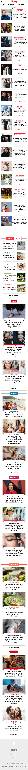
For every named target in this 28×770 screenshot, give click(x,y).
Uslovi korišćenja (14, 760)
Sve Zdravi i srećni (14, 647)
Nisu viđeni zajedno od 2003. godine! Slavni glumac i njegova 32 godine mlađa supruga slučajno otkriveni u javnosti (19, 139)
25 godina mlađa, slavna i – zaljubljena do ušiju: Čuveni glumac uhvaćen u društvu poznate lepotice (19, 83)
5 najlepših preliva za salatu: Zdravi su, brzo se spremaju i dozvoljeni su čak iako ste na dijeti (9, 288)
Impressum (14, 754)
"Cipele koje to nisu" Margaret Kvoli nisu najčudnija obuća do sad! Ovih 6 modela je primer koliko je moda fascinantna (14, 324)
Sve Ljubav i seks (14, 734)
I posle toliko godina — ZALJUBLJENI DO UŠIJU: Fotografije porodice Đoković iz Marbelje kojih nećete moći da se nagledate (19, 207)
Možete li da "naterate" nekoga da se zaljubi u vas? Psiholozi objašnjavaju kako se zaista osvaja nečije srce (14, 674)
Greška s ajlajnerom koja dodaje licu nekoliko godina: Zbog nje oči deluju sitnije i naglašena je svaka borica (14, 552)
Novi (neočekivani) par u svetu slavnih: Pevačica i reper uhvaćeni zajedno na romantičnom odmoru (20, 194)
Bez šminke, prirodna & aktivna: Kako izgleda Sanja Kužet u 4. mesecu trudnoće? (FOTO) (20, 180)
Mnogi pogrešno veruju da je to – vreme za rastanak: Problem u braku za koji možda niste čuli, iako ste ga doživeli (14, 699)
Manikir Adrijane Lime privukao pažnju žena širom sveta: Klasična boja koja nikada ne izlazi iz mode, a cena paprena (14, 500)
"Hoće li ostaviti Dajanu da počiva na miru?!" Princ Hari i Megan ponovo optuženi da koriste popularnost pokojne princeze (20, 28)
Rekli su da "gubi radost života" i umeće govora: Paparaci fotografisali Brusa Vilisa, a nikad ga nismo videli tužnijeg (19, 221)
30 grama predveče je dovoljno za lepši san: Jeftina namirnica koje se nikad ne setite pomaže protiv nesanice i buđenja (14, 639)
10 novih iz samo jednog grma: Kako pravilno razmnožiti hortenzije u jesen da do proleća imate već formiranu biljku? (9, 278)
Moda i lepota (11, 4)
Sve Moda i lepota (14, 560)
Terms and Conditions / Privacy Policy (14, 763)
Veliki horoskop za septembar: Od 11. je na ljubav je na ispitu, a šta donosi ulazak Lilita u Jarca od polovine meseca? (14, 439)
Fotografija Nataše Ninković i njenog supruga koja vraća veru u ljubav (19, 69)
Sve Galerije (14, 388)
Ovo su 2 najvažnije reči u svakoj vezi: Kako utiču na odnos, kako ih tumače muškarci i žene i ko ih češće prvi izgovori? (14, 726)
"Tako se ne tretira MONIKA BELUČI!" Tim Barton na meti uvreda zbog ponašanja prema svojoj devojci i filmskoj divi (19, 96)
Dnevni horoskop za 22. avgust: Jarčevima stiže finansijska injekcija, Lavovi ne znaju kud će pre (14, 465)
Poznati (3, 4)
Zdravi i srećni (20, 4)
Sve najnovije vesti (14, 295)
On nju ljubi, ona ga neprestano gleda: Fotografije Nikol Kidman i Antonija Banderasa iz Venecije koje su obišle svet (20, 56)
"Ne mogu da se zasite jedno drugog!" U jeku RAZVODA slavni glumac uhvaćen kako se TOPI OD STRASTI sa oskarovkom (19, 166)
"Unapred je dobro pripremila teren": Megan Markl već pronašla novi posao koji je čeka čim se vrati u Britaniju (9, 267)
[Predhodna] (11, 232)
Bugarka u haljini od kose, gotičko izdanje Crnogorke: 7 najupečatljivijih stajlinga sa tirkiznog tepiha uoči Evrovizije (14, 350)
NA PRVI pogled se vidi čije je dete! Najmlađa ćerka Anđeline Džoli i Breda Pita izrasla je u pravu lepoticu (20, 125)
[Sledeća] (17, 232)
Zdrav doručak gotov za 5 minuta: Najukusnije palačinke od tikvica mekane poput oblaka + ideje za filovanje (14, 612)
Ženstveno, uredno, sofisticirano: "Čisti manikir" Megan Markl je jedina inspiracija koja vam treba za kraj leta (14, 526)
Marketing (14, 757)
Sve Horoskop (14, 472)
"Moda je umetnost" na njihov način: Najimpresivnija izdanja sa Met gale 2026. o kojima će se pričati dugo (14, 379)
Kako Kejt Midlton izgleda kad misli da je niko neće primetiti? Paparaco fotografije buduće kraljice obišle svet (20, 15)
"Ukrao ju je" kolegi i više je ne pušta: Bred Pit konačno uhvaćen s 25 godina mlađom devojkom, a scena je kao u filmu (20, 111)
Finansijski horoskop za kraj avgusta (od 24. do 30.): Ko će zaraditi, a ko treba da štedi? (9, 256)
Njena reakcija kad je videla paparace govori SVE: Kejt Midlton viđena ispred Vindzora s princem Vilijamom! (19, 152)
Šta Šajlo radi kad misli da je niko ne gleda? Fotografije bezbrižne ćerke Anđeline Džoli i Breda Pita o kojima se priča (20, 42)
